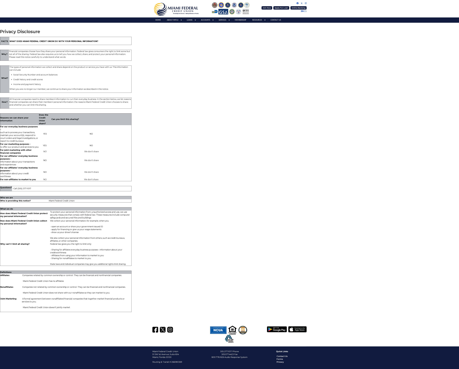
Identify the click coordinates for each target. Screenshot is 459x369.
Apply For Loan (281, 8)
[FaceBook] (155, 329)
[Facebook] (297, 3)
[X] (163, 329)
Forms (280, 359)
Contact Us (282, 356)
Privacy (280, 362)
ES (305, 11)
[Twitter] (302, 3)
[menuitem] (158, 20)
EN (302, 11)
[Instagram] (306, 3)
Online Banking (298, 8)
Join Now (267, 8)
